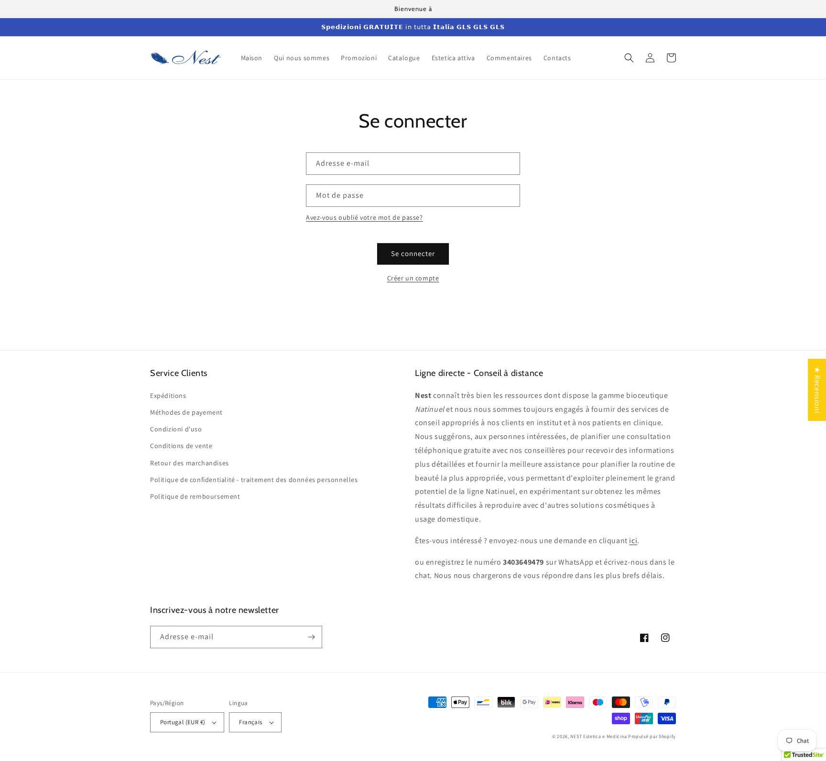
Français (250, 722)
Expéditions (168, 395)
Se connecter (413, 253)
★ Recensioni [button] (817, 389)
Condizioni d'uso (176, 429)
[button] (629, 57)
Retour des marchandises (189, 463)
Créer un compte (413, 278)
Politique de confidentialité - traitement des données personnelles (254, 479)
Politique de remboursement (195, 496)
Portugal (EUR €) (182, 722)
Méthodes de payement (186, 412)
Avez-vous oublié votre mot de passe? (364, 217)
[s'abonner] (311, 637)
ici (633, 541)
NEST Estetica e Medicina (598, 736)
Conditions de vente (181, 445)
